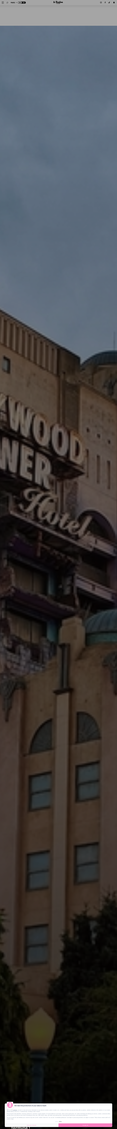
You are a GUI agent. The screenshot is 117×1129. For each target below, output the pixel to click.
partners (15, 1110)
